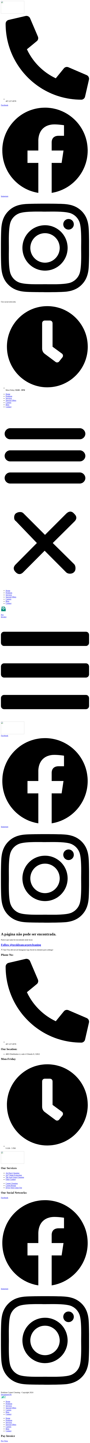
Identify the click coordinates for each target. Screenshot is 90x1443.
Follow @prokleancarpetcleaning (21, 944)
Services (9, 398)
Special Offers (11, 400)
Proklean (9, 396)
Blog (7, 405)
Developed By (6, 1395)
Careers (8, 403)
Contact (8, 407)
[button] (45, 499)
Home (8, 394)
